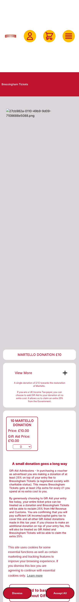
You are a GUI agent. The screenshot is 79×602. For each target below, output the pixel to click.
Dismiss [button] (17, 593)
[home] (10, 36)
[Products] (69, 36)
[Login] (30, 36)
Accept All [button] (60, 593)
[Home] (10, 36)
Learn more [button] (35, 575)
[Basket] (49, 36)
